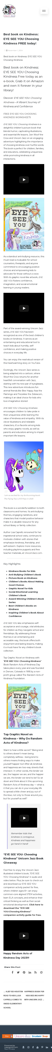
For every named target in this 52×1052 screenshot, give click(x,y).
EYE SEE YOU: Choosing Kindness (22, 661)
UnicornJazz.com (33, 553)
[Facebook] (12, 972)
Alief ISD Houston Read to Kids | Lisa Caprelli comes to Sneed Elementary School (13, 1000)
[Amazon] (23, 1047)
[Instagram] (28, 1047)
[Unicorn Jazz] (9, 10)
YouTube (35, 363)
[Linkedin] (46, 1047)
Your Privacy (9, 1049)
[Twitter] (18, 972)
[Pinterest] (24, 972)
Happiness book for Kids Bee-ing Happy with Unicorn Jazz (34, 996)
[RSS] (35, 972)
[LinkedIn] (30, 972)
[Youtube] (37, 1047)
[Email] (41, 972)
